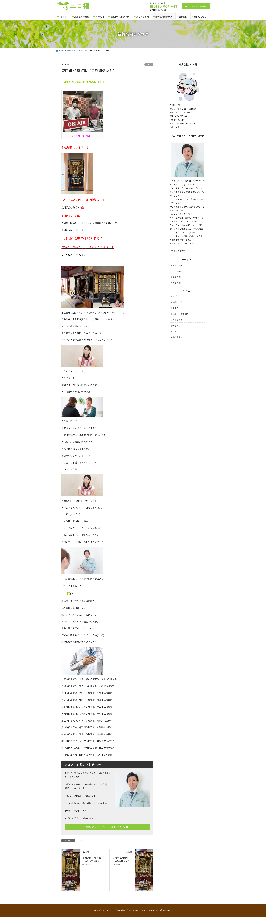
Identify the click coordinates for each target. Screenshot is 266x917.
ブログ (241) (176, 271)
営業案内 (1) (176, 277)
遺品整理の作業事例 (179, 314)
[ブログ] (71, 868)
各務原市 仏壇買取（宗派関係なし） (91, 859)
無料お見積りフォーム (197, 6)
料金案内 (174, 308)
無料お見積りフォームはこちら (106, 827)
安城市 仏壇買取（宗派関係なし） (121, 859)
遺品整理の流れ (177, 302)
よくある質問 (176, 319)
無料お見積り (176, 337)
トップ (174, 296)
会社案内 (174, 331)
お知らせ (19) (176, 265)
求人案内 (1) (176, 282)
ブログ (149, 64)
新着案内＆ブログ (178, 325)
